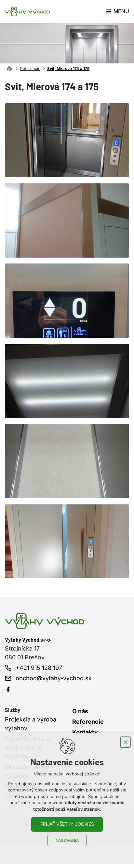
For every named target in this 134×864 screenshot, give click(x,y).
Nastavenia (67, 840)
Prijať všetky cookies (67, 824)
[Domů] (11, 67)
